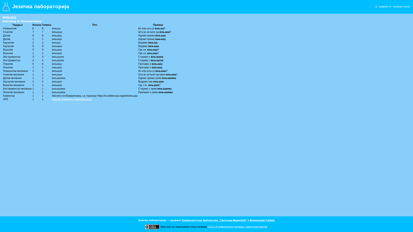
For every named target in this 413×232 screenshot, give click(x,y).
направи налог (401, 6)
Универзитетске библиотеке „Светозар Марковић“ (214, 220)
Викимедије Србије (262, 220)
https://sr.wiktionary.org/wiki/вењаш (72, 99)
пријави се (385, 6)
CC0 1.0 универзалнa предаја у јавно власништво (238, 226)
